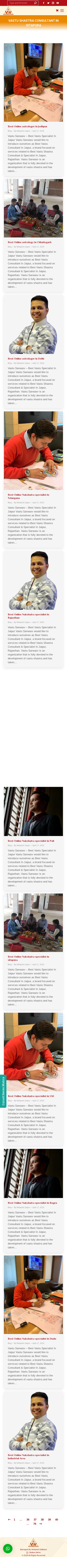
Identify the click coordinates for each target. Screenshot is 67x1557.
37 (35, 1519)
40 (56, 1519)
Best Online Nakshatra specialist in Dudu (32, 1338)
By (22, 131)
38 (42, 1519)
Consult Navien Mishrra (3, 1091)
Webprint (35, 1549)
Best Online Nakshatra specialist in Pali (31, 840)
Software (43, 1549)
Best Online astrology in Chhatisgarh (29, 242)
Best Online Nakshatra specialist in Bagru (32, 1202)
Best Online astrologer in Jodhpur (27, 126)
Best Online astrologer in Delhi (26, 358)
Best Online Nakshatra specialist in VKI (31, 1096)
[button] (7, 1548)
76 (34, 1523)
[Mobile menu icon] (62, 10)
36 (27, 1519)
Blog (10, 131)
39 (49, 1519)
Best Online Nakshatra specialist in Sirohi (32, 734)
